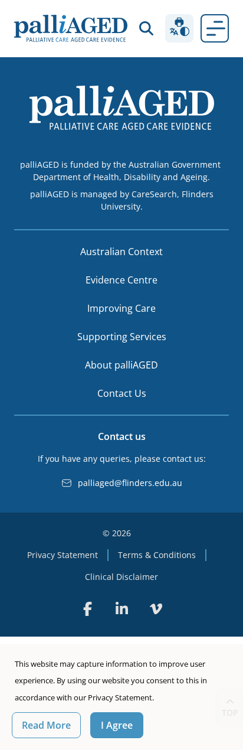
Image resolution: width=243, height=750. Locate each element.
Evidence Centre (121, 280)
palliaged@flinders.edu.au (130, 482)
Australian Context (121, 251)
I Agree (117, 725)
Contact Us (121, 393)
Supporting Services (121, 336)
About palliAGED (121, 365)
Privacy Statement (62, 554)
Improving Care (121, 308)
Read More (46, 725)
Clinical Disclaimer (121, 576)
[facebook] (87, 609)
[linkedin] (121, 609)
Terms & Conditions (157, 554)
